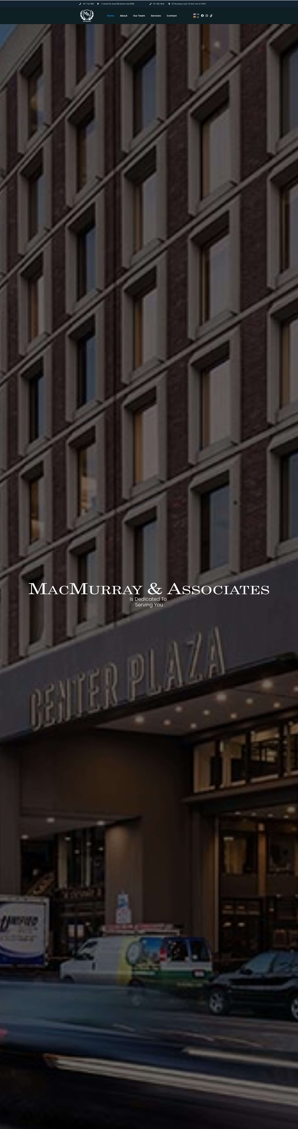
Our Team (139, 15)
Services (156, 15)
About (123, 15)
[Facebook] (202, 15)
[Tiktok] (211, 15)
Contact (172, 15)
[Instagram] (206, 15)
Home (110, 15)
